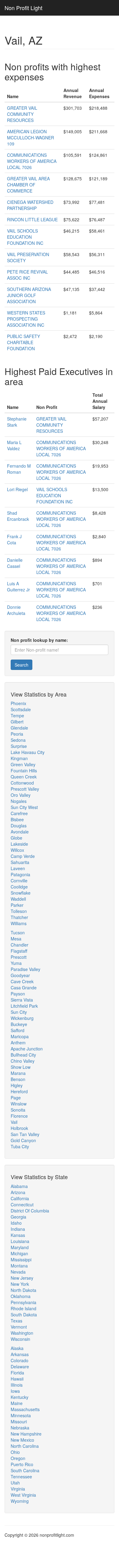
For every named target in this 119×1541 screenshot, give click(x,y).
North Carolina (25, 1446)
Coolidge (19, 887)
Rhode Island (23, 1308)
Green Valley (23, 764)
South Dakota (24, 1314)
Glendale (19, 728)
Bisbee (17, 819)
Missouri (19, 1421)
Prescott (19, 957)
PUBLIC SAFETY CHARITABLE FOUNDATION (23, 342)
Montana (19, 1266)
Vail (14, 1122)
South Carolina (25, 1470)
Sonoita (18, 1110)
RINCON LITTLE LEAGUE (32, 219)
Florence (19, 1116)
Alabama (19, 1186)
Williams (19, 923)
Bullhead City (23, 1055)
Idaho (16, 1223)
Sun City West (24, 807)
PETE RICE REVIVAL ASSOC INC (27, 275)
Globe (16, 838)
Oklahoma (21, 1296)
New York (20, 1284)
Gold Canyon (23, 1140)
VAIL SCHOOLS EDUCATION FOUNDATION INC (25, 237)
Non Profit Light (23, 8)
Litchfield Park (24, 1006)
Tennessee (21, 1476)
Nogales (19, 801)
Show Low (21, 1067)
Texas (16, 1321)
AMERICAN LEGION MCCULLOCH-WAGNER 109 (30, 137)
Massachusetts (25, 1409)
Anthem (18, 1042)
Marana (18, 1073)
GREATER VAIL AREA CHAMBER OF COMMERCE (28, 184)
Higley (17, 1085)
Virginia (18, 1489)
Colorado (19, 1360)
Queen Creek (24, 777)
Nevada (18, 1272)
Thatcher (19, 917)
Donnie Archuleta (16, 610)
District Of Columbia (30, 1211)
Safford (17, 1030)
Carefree (19, 813)
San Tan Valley (25, 1134)
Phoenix (18, 703)
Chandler (19, 945)
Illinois (17, 1385)
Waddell (18, 899)
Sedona (18, 740)
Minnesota (21, 1415)
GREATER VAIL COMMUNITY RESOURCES (22, 114)
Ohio (15, 1452)
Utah (15, 1483)
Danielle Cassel (15, 563)
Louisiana (20, 1241)
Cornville (19, 880)
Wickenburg (22, 1018)
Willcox (17, 850)
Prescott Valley (25, 789)
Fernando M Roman (19, 469)
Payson (18, 994)
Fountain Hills (24, 770)
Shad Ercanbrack (18, 516)
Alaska (17, 1348)
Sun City (19, 1012)
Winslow (19, 1104)
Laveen (18, 868)
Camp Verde (23, 856)
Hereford (19, 1091)
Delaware (20, 1366)
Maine (17, 1403)
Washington (22, 1333)
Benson (18, 1079)
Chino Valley (22, 1061)
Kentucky (19, 1397)
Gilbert (17, 722)
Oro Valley (21, 795)
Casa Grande (24, 987)
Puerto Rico (22, 1464)
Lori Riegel (17, 489)
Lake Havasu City (28, 752)
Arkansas (20, 1354)
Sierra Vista (22, 1000)
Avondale (20, 832)
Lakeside (19, 844)
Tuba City (20, 1146)
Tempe (17, 715)
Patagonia (20, 874)
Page (16, 1097)
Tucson (18, 932)
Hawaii (17, 1379)
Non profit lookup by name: (39, 640)
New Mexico (22, 1440)
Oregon (18, 1458)
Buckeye (19, 1024)
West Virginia (23, 1495)
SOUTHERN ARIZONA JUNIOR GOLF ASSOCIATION (29, 295)
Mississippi (21, 1259)
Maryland (20, 1247)
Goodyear (20, 975)
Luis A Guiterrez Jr (18, 586)
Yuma (16, 963)
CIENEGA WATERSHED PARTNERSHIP (30, 205)
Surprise (19, 746)
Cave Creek (22, 981)
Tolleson (19, 911)
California (20, 1198)
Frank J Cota (14, 539)
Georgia (18, 1217)
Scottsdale (21, 709)
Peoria (17, 734)
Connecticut (22, 1204)
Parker (17, 905)
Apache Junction (27, 1049)
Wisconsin (20, 1339)
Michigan (19, 1253)
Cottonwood (22, 783)
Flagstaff (19, 951)
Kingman (19, 758)
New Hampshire (26, 1434)
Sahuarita (20, 862)
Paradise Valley (25, 969)
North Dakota (23, 1290)
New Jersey (22, 1278)
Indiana (18, 1229)
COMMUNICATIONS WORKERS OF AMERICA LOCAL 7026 (31, 161)
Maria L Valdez (14, 445)
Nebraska (20, 1428)
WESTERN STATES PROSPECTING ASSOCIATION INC (26, 319)
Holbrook (19, 1128)
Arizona (18, 1192)
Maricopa (20, 1036)
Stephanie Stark (17, 422)
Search (21, 665)
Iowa (15, 1391)
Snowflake (21, 893)
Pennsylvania (23, 1302)
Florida (17, 1373)
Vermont (19, 1327)
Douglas (19, 825)
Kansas (18, 1235)
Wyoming (20, 1501)
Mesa (16, 939)
